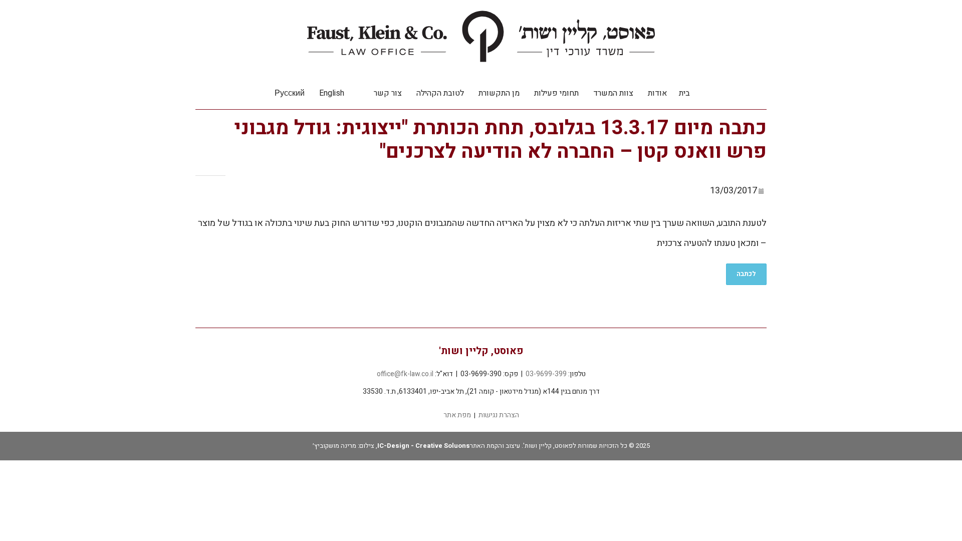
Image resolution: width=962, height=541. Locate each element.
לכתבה (746, 274)
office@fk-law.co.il (405, 374)
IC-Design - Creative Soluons (423, 445)
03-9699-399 (546, 374)
